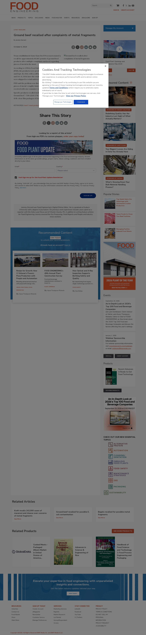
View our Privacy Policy (76, 96)
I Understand (81, 102)
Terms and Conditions (58, 88)
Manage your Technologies (63, 102)
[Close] (105, 66)
